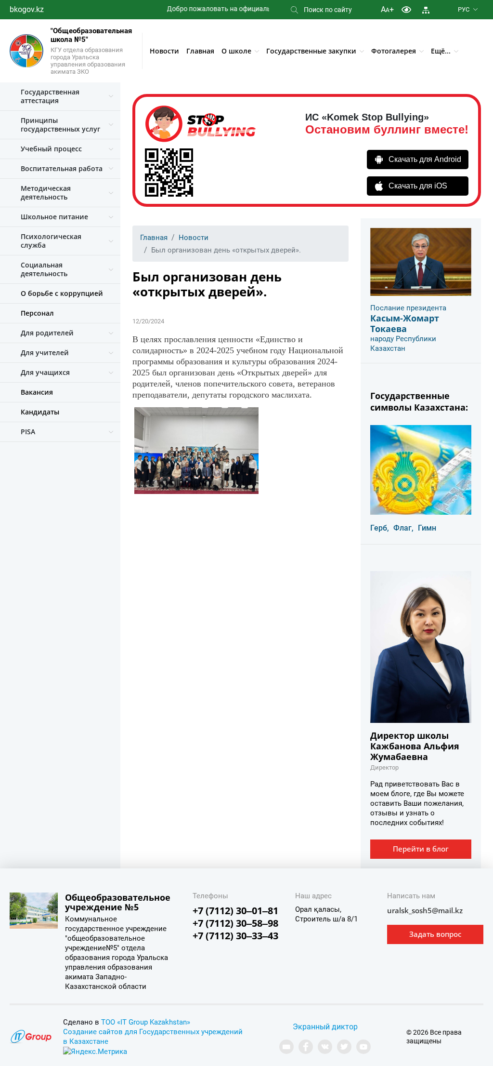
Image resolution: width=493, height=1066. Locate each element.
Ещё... (441, 50)
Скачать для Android (425, 159)
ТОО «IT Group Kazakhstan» (145, 1022)
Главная (200, 50)
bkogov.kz (27, 9)
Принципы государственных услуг (60, 124)
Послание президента (408, 308)
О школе (236, 50)
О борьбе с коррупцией (62, 293)
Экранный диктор (325, 1026)
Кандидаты (40, 411)
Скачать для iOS (418, 186)
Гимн (427, 528)
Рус (463, 9)
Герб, (379, 528)
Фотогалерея (393, 50)
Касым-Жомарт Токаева (404, 323)
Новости (164, 50)
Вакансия (37, 392)
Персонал (37, 313)
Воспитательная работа (62, 168)
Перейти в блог (421, 848)
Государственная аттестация (50, 96)
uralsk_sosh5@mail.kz (425, 910)
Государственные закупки (311, 50)
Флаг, (403, 528)
